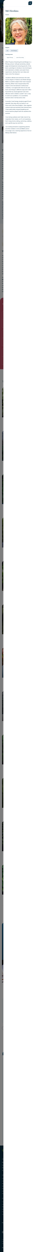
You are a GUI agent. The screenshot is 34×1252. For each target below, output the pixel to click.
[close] (30, 3)
